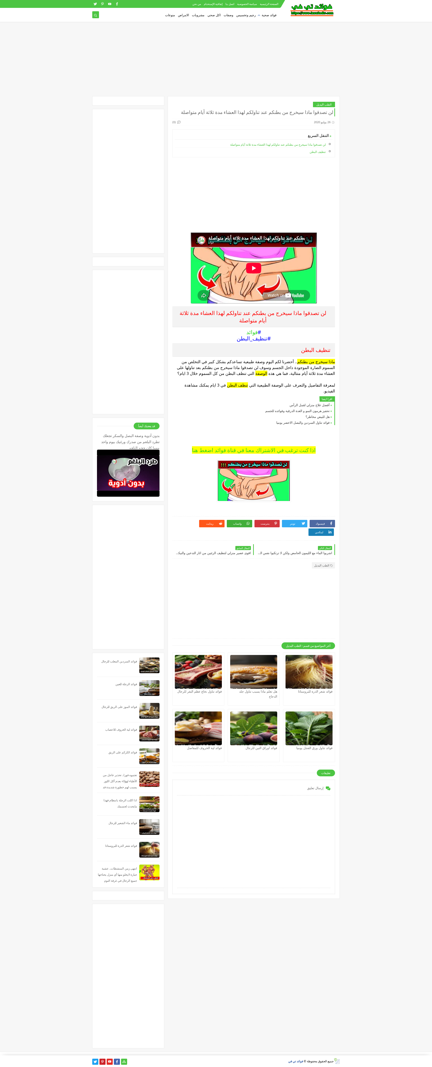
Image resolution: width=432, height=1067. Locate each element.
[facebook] (117, 4)
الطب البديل (324, 104)
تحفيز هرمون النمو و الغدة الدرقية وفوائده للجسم (297, 411)
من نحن (196, 4)
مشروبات (198, 15)
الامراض (183, 15)
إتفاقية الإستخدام (213, 4)
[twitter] (95, 4)
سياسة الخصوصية (247, 4)
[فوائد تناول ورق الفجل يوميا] (309, 728)
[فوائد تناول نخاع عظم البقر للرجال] (198, 672)
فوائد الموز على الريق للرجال (119, 707)
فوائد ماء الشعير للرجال (122, 823)
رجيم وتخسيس (246, 15)
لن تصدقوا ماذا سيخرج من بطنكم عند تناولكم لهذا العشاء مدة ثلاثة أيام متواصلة (278, 145)
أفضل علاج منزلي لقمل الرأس (310, 405)
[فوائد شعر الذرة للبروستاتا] (309, 672)
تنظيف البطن (318, 152)
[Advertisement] (216, 61)
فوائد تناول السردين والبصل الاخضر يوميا (303, 422)
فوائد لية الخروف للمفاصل (204, 748)
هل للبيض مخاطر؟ (318, 417)
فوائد (252, 332)
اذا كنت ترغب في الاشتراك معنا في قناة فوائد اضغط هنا (254, 450)
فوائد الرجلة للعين (126, 684)
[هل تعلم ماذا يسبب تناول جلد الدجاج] (253, 672)
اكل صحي (214, 15)
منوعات (170, 15)
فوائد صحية (269, 15)
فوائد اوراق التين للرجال (261, 748)
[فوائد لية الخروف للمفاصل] (198, 728)
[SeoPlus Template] (337, 1061)
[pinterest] (102, 4)
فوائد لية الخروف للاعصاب (121, 729)
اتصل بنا (229, 4)
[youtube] (110, 4)
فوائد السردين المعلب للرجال (119, 661)
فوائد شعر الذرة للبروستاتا (315, 691)
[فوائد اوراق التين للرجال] (253, 728)
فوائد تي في (295, 1061)
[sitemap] (124, 1062)
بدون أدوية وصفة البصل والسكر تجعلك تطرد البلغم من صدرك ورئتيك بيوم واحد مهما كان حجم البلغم (130, 441)
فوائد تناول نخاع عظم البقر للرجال (199, 691)
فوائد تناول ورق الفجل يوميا (314, 748)
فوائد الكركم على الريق (122, 752)
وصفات (228, 15)
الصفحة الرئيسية (269, 4)
